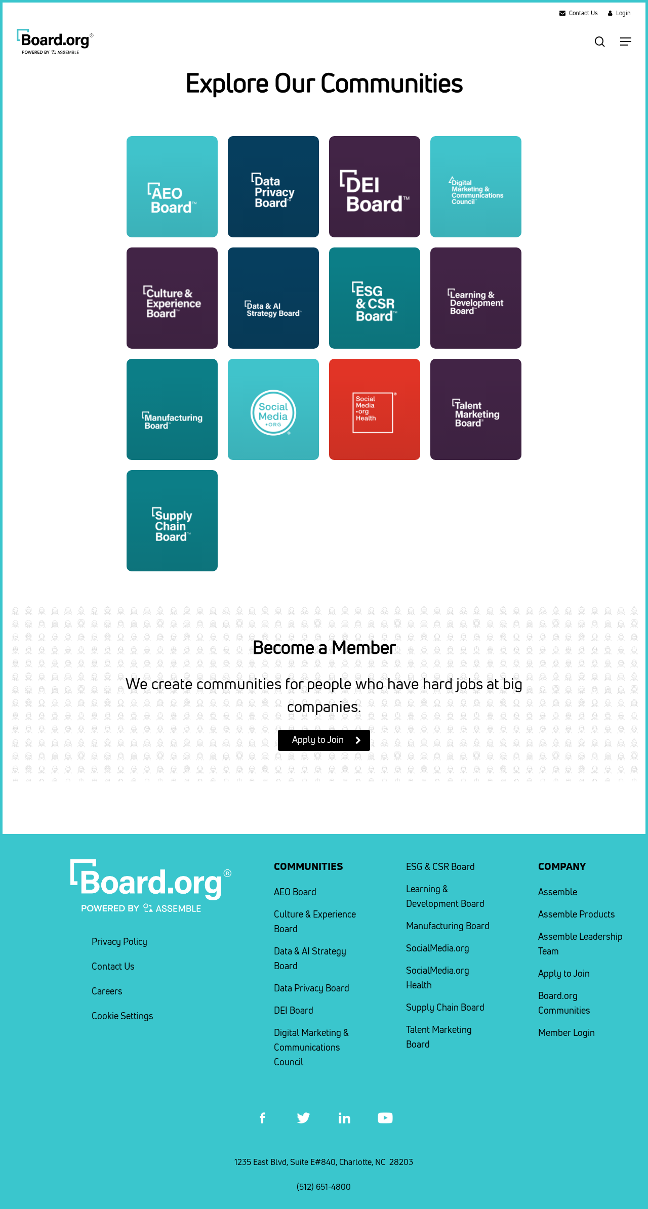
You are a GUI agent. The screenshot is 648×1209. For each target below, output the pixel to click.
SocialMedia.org (437, 948)
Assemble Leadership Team (580, 944)
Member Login (566, 1032)
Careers (107, 991)
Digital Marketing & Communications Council (311, 1047)
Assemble (557, 892)
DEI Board (293, 1010)
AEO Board (295, 892)
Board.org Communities (564, 1003)
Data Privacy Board (311, 988)
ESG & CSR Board (440, 866)
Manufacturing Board (448, 926)
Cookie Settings (122, 1016)
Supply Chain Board (445, 1007)
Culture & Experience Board (315, 921)
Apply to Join (564, 973)
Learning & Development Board (445, 896)
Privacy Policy (119, 941)
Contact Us (113, 966)
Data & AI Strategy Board (310, 958)
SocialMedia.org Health (437, 978)
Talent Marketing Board (439, 1037)
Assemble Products (576, 914)
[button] (625, 41)
